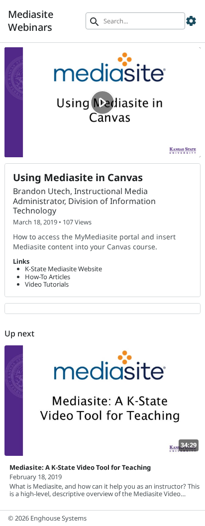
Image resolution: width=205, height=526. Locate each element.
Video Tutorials (47, 284)
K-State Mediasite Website (63, 268)
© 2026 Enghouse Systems (47, 518)
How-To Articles (47, 276)
